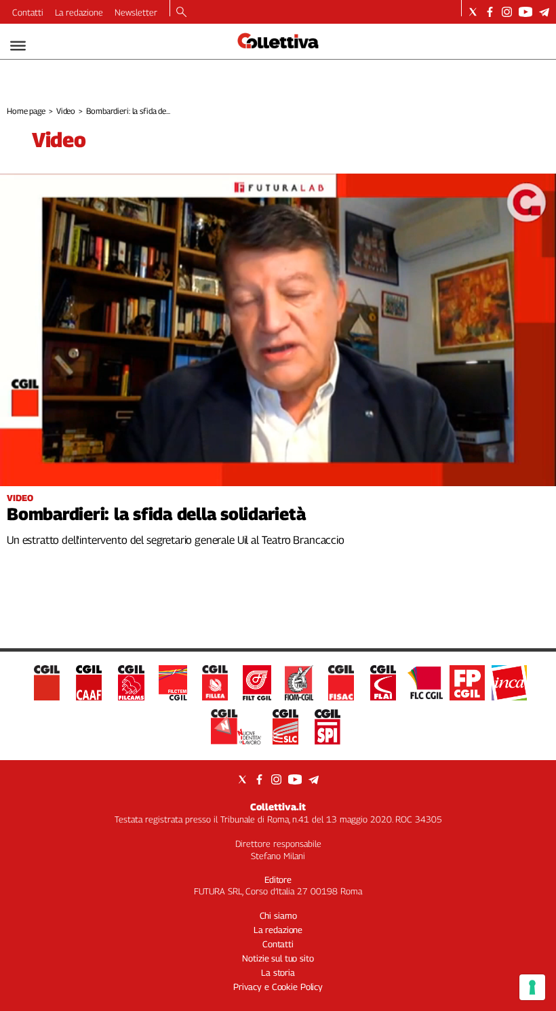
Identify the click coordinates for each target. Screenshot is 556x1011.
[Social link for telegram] (544, 12)
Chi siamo (278, 915)
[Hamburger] (18, 46)
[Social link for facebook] (490, 12)
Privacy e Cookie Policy (278, 986)
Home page (26, 111)
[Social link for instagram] (507, 12)
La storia (278, 972)
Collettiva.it (278, 806)
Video (65, 111)
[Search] (181, 13)
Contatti (27, 12)
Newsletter (136, 12)
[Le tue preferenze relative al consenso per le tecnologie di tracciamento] (532, 987)
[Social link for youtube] (525, 12)
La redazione (79, 12)
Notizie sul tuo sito (277, 958)
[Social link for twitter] (473, 12)
